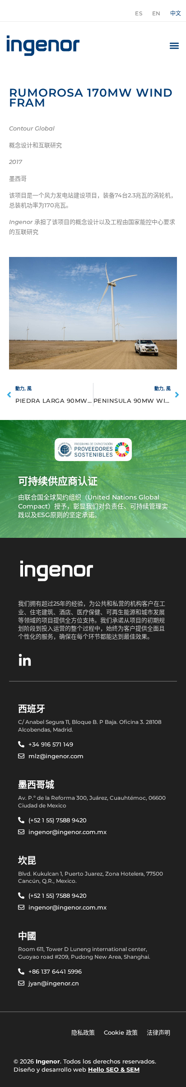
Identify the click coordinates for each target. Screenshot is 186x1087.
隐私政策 (83, 1032)
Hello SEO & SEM (114, 1069)
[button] (174, 45)
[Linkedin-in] (25, 660)
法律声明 (158, 1032)
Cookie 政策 (121, 1032)
